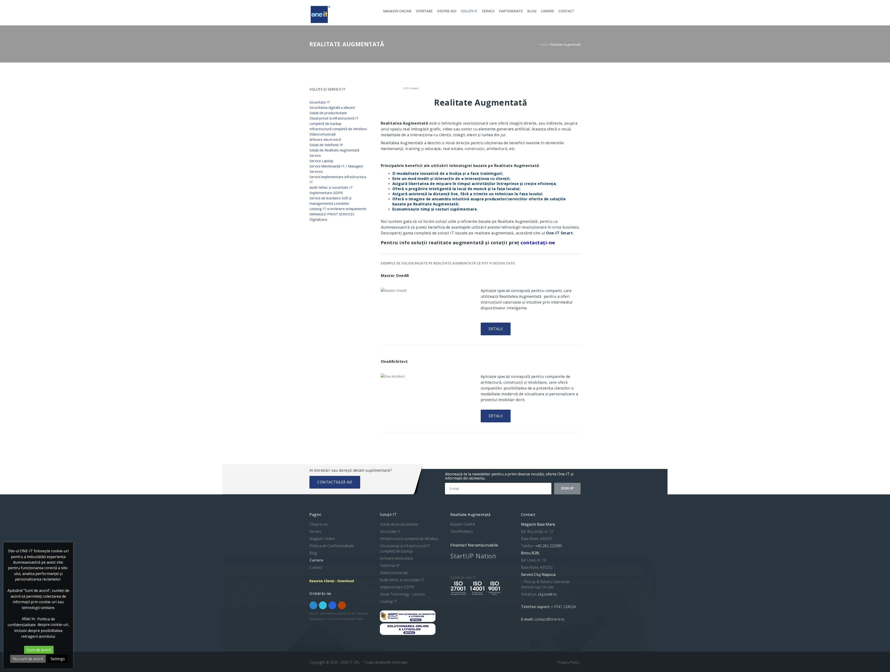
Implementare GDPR (326, 192)
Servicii (488, 11)
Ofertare (424, 11)
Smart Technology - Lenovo (402, 594)
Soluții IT (469, 11)
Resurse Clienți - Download (331, 581)
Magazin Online (397, 11)
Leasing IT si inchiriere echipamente (337, 208)
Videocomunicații (322, 134)
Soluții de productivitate (328, 112)
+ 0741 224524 (563, 606)
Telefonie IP (390, 565)
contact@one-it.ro (549, 619)
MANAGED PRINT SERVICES (331, 214)
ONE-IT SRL (350, 662)
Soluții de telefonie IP (326, 144)
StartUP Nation (473, 556)
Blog (531, 11)
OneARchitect (461, 531)
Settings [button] (58, 658)
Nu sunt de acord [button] (28, 658)
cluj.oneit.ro (547, 594)
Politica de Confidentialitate (331, 545)
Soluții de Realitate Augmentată (334, 150)
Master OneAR (462, 524)
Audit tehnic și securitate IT (331, 187)
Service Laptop (321, 160)
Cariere (547, 11)
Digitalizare (318, 219)
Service (315, 155)
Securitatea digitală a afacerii (332, 107)
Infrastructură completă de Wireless (338, 128)
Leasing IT (388, 601)
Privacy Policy (568, 662)
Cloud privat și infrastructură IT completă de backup (405, 548)
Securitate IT (319, 102)
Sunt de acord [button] (39, 649)
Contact (566, 11)
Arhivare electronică (325, 139)
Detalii (496, 328)
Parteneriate (511, 11)
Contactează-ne (334, 482)
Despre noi (446, 11)
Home (544, 44)
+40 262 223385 (548, 545)
